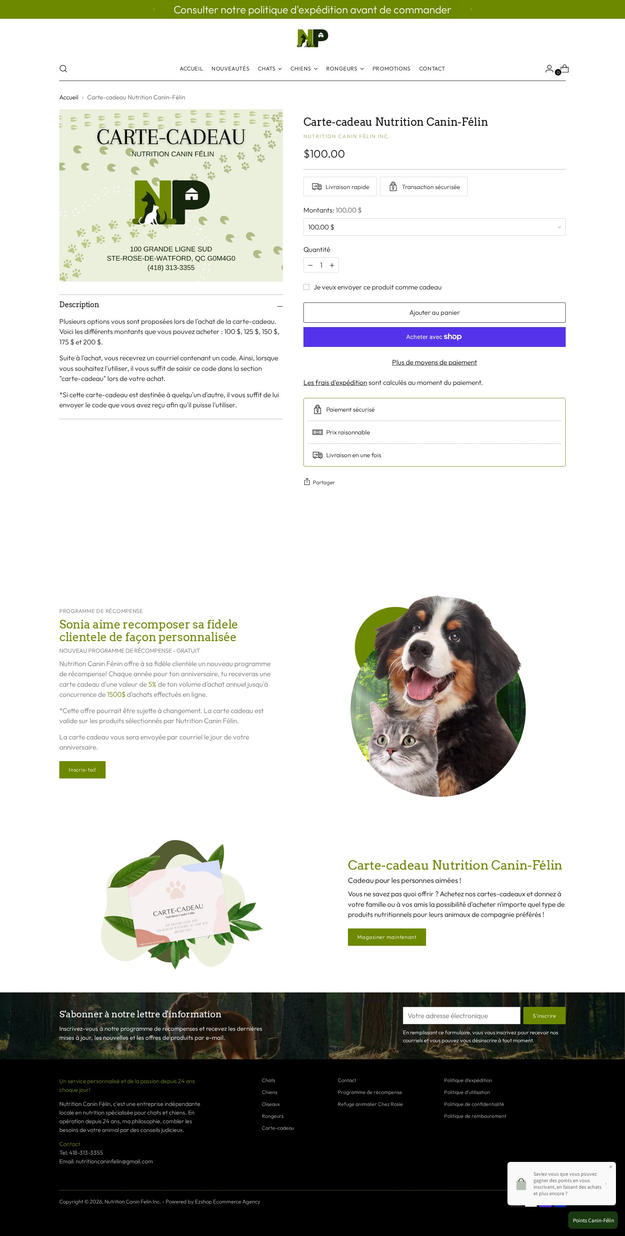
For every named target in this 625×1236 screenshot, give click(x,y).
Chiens (269, 1092)
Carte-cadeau (278, 1128)
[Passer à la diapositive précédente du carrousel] (543, 550)
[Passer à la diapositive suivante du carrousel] (559, 549)
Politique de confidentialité (474, 1104)
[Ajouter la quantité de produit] (310, 265)
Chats (268, 1080)
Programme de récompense (370, 1092)
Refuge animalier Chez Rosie (370, 1104)
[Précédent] (154, 9)
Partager (324, 482)
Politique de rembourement (475, 1116)
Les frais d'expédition (335, 382)
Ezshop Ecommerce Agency (227, 1201)
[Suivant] (471, 9)
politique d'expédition (299, 9)
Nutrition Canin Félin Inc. (347, 136)
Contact (347, 1080)
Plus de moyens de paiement (434, 362)
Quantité (316, 249)
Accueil (68, 97)
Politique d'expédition (468, 1080)
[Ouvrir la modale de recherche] (63, 68)
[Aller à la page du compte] (546, 68)
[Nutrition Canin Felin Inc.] (312, 38)
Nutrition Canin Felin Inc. (133, 1201)
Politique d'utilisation (467, 1092)
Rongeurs (273, 1116)
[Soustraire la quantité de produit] (332, 265)
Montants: (332, 210)
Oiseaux (271, 1104)
